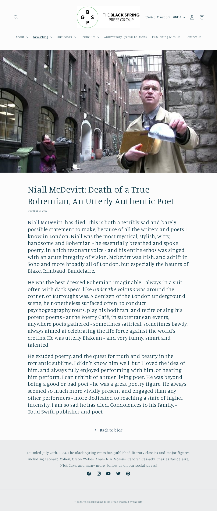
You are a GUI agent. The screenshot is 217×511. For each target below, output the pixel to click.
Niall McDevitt (46, 222)
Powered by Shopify (130, 501)
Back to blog (111, 429)
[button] (16, 17)
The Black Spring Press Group (100, 501)
